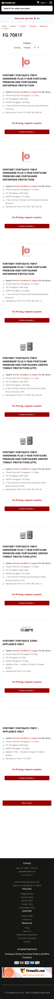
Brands (13, 26)
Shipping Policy (27, 893)
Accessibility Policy (27, 907)
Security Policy (27, 897)
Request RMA (27, 916)
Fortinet (23, 26)
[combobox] (27, 8)
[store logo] (11, 2)
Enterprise (43, 26)
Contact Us (27, 919)
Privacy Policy (27, 904)
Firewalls (32, 26)
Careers (27, 941)
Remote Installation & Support (25, 92)
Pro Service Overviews (27, 938)
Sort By (17, 47)
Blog (27, 928)
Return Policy (27, 900)
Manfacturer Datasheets (27, 934)
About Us (27, 931)
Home (4, 26)
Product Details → (27, 132)
